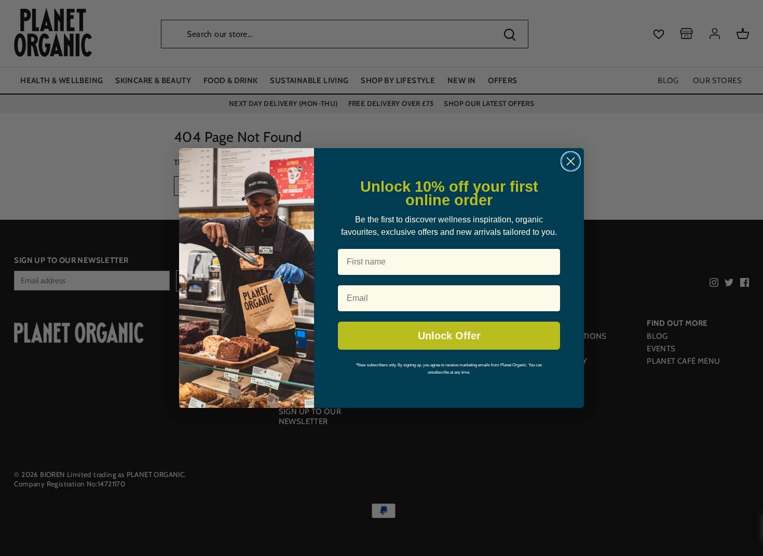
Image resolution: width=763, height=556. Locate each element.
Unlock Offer (449, 335)
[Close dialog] (571, 161)
